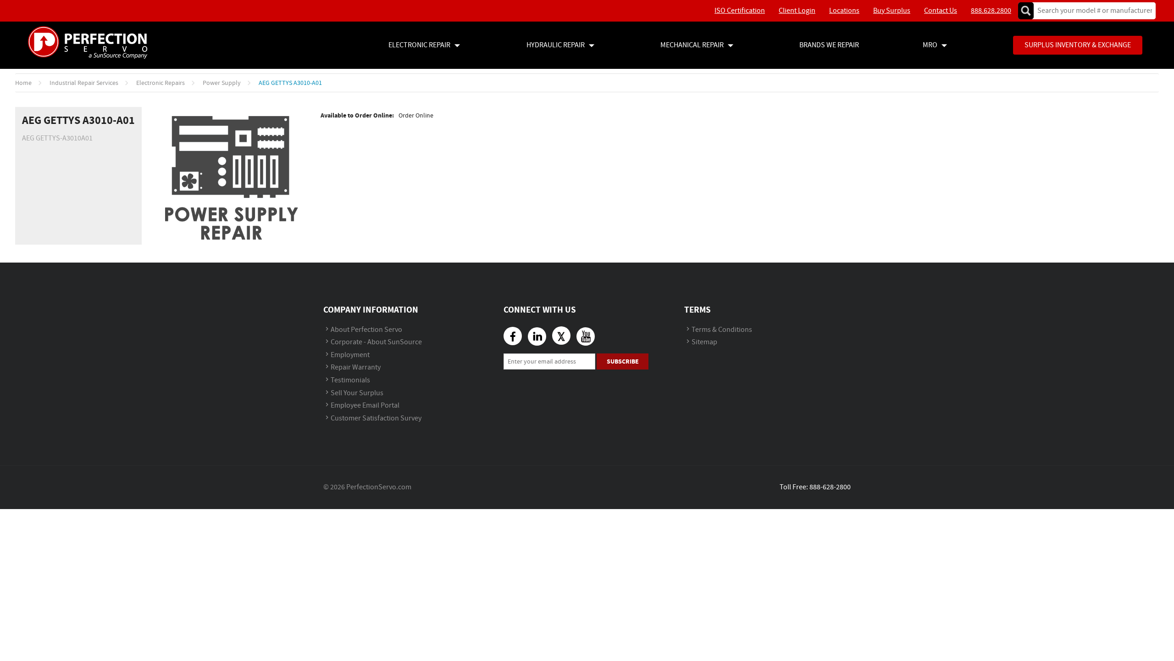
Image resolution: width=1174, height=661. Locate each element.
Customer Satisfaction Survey (376, 418)
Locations (844, 11)
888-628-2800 (830, 487)
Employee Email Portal (365, 405)
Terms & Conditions (722, 330)
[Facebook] (513, 336)
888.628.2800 (991, 11)
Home (23, 83)
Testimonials (350, 380)
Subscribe (623, 361)
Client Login (797, 11)
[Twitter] (561, 335)
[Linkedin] (537, 336)
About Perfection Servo (366, 330)
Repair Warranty (356, 367)
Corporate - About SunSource (376, 342)
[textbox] (1092, 10)
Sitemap (704, 342)
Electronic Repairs (160, 83)
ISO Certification (739, 11)
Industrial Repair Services (84, 83)
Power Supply (222, 83)
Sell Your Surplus (357, 393)
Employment (350, 355)
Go (1026, 10)
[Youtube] (585, 336)
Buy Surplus (891, 11)
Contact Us (940, 11)
